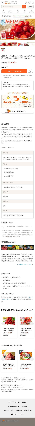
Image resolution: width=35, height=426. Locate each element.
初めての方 (31, 12)
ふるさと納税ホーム (6, 377)
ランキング (10, 12)
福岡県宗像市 (7, 16)
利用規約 (24, 406)
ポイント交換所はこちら (19, 111)
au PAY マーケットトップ (17, 414)
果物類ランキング (5, 387)
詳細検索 (30, 6)
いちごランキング (17, 387)
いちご (22, 377)
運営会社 (24, 402)
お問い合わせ (27, 410)
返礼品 (3, 12)
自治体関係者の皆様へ (14, 406)
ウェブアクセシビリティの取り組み (13, 410)
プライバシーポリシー (14, 402)
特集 (24, 12)
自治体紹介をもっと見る (24, 264)
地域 (17, 12)
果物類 (15, 377)
